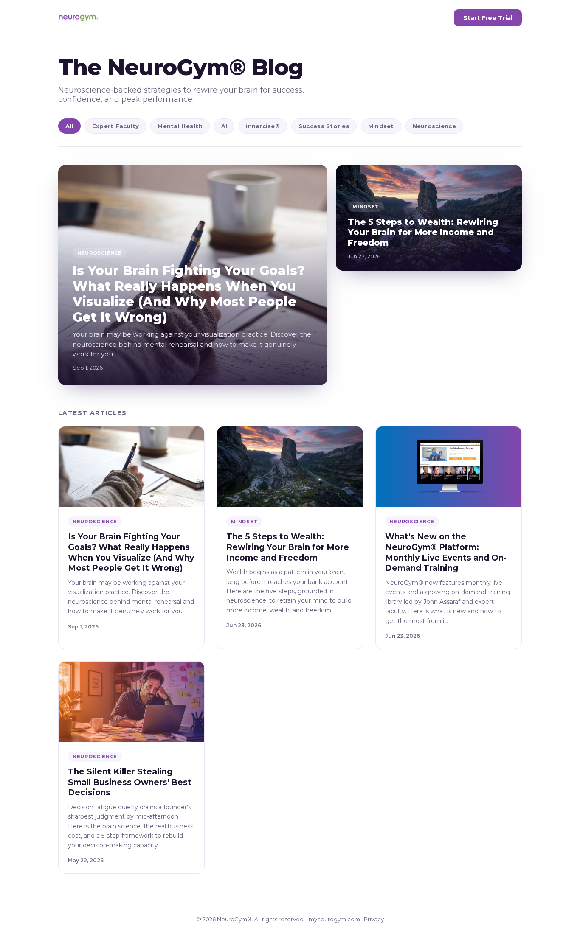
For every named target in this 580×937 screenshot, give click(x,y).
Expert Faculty (115, 126)
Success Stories (323, 126)
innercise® (263, 126)
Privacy (374, 919)
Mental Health (180, 126)
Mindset (381, 126)
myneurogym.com (334, 919)
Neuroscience (434, 126)
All (69, 126)
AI (224, 126)
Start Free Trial (487, 18)
